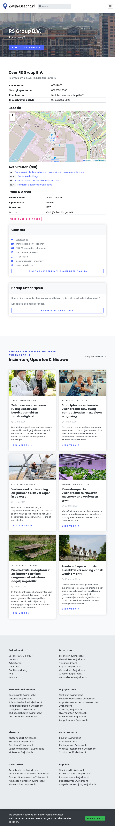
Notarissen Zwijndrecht (21, 741)
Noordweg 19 (18, 37)
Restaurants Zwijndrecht (22, 695)
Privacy (13, 677)
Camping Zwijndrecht (71, 709)
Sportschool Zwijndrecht (72, 752)
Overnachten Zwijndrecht (73, 713)
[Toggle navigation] (110, 6)
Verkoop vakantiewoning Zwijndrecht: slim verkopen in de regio (30, 493)
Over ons (14, 666)
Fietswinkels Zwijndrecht (72, 659)
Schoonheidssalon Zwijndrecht (25, 702)
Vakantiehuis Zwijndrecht (73, 716)
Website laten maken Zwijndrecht (77, 748)
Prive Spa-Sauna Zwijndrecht (75, 773)
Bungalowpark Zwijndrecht (73, 720)
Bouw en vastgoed (24, 484)
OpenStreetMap (100, 160)
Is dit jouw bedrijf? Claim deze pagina (57, 271)
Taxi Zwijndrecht (68, 663)
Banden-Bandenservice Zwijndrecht (28, 777)
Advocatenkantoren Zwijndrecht (27, 781)
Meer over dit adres (25, 219)
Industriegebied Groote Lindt (30, 243)
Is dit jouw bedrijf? (26, 47)
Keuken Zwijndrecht (70, 738)
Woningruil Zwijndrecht (71, 770)
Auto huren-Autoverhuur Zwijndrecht (29, 773)
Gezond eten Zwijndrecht (73, 677)
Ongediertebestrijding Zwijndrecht (78, 784)
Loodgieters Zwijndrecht (22, 709)
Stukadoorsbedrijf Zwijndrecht (25, 713)
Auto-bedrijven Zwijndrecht (24, 770)
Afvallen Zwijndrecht (70, 673)
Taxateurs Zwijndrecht (21, 745)
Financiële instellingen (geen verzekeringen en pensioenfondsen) (50, 172)
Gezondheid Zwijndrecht (72, 670)
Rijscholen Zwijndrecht (71, 655)
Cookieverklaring (18, 670)
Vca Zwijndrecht (68, 741)
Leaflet (88, 160)
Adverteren (15, 663)
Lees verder (20, 445)
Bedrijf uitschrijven (57, 310)
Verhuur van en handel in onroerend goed (37, 180)
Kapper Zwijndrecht (70, 666)
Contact (13, 659)
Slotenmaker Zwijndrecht (22, 784)
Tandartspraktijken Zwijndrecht (26, 705)
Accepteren (95, 818)
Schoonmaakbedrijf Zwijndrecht (26, 748)
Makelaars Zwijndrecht (21, 752)
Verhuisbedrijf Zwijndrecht (23, 716)
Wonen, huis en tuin (75, 484)
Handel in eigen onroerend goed (34, 184)
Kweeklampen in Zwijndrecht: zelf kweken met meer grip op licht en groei (80, 494)
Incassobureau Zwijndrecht (74, 777)
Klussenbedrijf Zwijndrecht (23, 738)
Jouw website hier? (25, 265)
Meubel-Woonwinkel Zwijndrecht (77, 698)
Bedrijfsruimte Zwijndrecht (73, 781)
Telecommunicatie (24, 400)
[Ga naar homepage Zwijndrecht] (18, 6)
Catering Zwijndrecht (20, 698)
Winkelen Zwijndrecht (71, 695)
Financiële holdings (28, 176)
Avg (11, 673)
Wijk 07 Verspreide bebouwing (31, 248)
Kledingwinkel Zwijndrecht (73, 745)
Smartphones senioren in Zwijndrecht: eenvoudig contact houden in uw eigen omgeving (82, 410)
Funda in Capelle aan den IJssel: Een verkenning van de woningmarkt (83, 570)
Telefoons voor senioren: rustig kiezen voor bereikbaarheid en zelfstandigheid (29, 410)
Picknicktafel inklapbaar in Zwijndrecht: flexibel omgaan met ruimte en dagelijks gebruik (30, 575)
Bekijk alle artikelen (94, 356)
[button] (57, 136)
